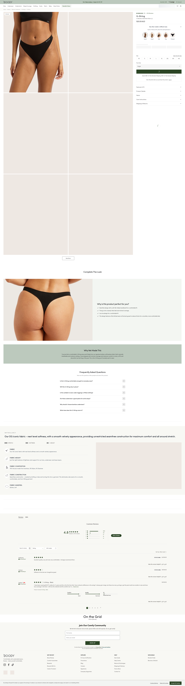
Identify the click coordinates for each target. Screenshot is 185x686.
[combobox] (38, 548)
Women (8, 9)
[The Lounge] (171, 2)
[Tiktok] (13, 665)
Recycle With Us (51, 666)
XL (161, 58)
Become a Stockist (152, 660)
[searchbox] (23, 548)
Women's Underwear (16, 9)
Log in (170, 79)
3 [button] (92, 608)
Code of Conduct (51, 669)
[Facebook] (9, 665)
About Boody (50, 658)
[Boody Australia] (8, 2)
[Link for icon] (5, 673)
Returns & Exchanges (119, 663)
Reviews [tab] (20, 517)
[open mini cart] (181, 6)
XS (139, 58)
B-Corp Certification (86, 658)
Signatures (83, 669)
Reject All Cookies (164, 683)
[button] (95, 531)
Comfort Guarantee (52, 660)
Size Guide (117, 658)
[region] (92, 683)
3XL (173, 58)
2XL (167, 58)
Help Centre (117, 660)
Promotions (84, 660)
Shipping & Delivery (119, 666)
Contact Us (117, 671)
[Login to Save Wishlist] (177, 6)
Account (180, 2)
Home (4, 9)
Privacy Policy (98, 647)
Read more (76, 586)
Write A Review (116, 535)
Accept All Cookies (175, 683)
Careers (83, 666)
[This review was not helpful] (164, 564)
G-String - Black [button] (44, 589)
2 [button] (89, 608)
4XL (179, 58)
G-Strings (23, 9)
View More (68, 258)
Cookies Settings (154, 683)
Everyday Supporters (86, 671)
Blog (82, 663)
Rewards (49, 663)
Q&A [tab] (26, 517)
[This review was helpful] (162, 564)
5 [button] (97, 608)
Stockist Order (151, 658)
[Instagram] (4, 665)
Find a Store (117, 669)
